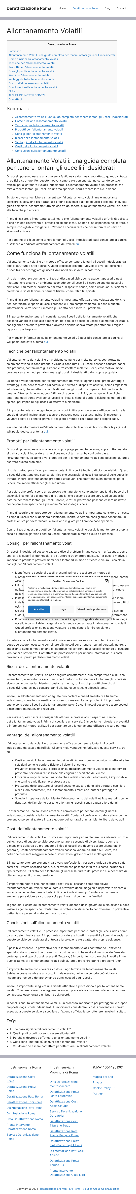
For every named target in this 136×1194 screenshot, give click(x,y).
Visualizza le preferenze (91, 609)
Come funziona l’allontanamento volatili (33, 59)
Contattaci (15, 99)
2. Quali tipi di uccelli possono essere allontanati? (42, 1033)
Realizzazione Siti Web (53, 1188)
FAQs (11, 91)
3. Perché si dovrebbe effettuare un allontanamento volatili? (50, 1037)
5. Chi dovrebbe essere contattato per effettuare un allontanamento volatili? (60, 1046)
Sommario (14, 51)
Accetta (39, 609)
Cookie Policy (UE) (105, 1088)
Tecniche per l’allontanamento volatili (31, 63)
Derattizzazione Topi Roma (24, 1102)
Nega (63, 609)
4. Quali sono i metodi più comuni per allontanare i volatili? (48, 1041)
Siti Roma (74, 1188)
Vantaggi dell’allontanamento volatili (31, 79)
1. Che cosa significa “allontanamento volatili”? (40, 1029)
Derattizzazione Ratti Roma (25, 1096)
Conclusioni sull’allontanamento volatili (32, 87)
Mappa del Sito (103, 1076)
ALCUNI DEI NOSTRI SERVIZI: (26, 95)
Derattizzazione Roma (29, 8)
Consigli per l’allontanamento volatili (31, 71)
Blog (107, 8)
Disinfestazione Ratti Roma (24, 1107)
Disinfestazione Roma (21, 1113)
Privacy (97, 1082)
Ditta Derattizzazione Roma (25, 1119)
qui (77, 244)
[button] (106, 581)
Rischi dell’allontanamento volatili (29, 75)
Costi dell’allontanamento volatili (28, 83)
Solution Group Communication (101, 1188)
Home (62, 8)
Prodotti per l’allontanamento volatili (31, 67)
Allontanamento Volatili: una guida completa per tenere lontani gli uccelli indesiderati (61, 55)
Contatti (121, 8)
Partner (98, 1093)
